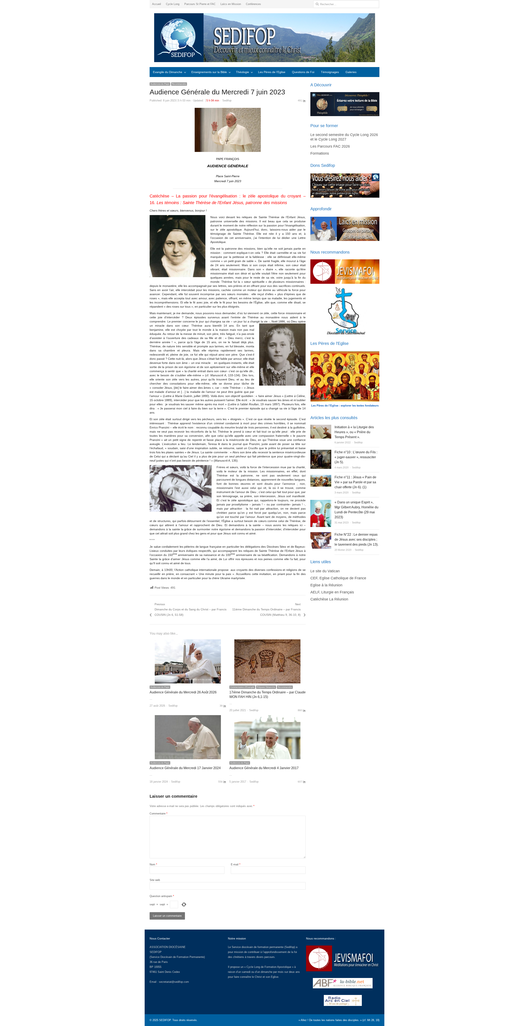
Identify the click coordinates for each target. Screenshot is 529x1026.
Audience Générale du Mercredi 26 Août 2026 (183, 692)
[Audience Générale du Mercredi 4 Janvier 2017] (267, 717)
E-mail (235, 864)
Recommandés (179, 84)
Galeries (351, 72)
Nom (153, 864)
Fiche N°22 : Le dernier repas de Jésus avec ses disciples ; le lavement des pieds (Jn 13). (356, 539)
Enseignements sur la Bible (209, 72)
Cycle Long (172, 4)
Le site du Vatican (325, 571)
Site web (155, 880)
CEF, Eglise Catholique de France (338, 578)
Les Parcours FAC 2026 (330, 146)
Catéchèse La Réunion (329, 599)
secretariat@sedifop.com (174, 981)
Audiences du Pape (159, 84)
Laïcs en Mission (230, 4)
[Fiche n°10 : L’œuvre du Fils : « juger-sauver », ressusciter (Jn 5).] (320, 452)
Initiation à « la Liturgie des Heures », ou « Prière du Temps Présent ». (354, 432)
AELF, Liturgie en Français (332, 592)
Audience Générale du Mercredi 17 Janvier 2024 (185, 768)
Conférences (253, 4)
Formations (319, 153)
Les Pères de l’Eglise (271, 72)
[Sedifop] (264, 37)
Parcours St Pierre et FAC (200, 4)
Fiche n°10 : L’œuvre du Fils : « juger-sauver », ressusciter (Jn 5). (356, 457)
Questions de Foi (303, 72)
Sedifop (226, 100)
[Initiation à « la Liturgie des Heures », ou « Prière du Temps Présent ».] (320, 427)
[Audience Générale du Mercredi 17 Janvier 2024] (188, 717)
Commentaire (158, 813)
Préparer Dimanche (266, 687)
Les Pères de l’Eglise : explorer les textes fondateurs (345, 405)
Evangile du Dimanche (167, 72)
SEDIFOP (156, 952)
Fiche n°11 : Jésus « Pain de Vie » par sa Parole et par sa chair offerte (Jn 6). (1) (355, 482)
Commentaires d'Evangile (242, 687)
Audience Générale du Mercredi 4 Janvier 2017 (264, 768)
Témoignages (330, 72)
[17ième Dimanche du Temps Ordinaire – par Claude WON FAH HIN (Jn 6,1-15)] (267, 641)
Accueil (156, 4)
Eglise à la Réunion (326, 585)
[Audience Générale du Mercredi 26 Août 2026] (188, 641)
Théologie (242, 72)
